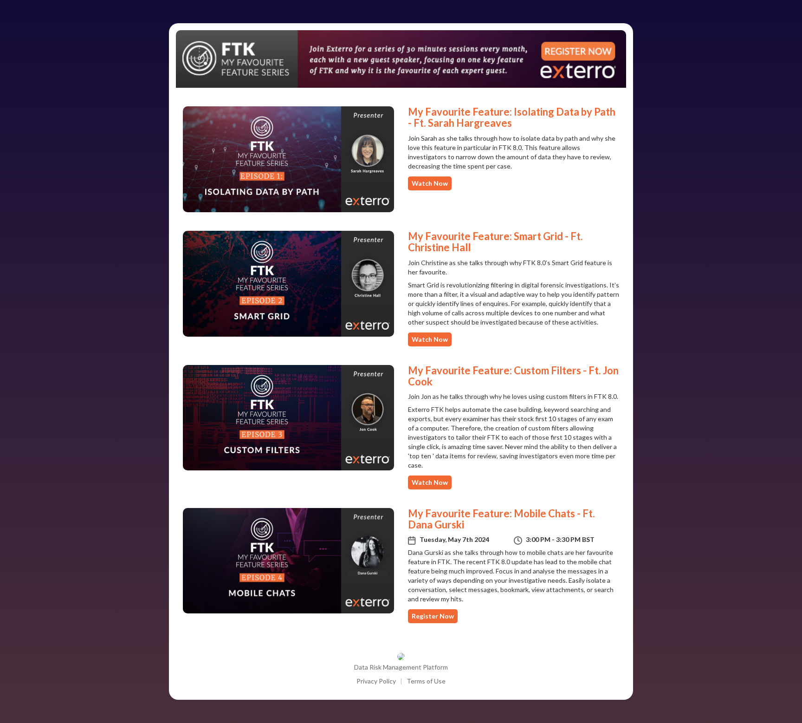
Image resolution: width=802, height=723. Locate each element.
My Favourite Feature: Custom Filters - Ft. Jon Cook (513, 376)
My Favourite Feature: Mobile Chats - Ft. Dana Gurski (501, 519)
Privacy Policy (376, 681)
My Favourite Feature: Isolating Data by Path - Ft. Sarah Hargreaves (511, 117)
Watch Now (430, 183)
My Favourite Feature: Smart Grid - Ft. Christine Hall (495, 242)
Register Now (433, 616)
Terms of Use (426, 681)
